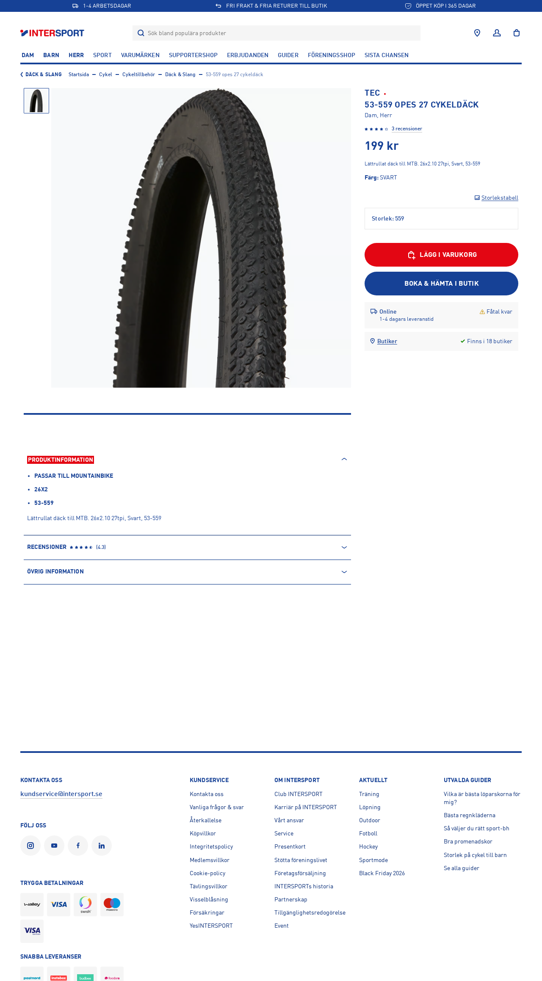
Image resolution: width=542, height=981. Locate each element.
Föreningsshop (331, 55)
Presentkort (290, 846)
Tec (372, 93)
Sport (102, 55)
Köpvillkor (203, 833)
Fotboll (368, 833)
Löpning (370, 807)
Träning (369, 794)
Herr (76, 55)
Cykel (105, 74)
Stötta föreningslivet (300, 860)
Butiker (387, 341)
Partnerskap (290, 899)
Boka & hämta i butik (441, 283)
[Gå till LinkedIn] (103, 845)
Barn (51, 55)
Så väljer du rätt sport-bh (476, 828)
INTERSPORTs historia (303, 886)
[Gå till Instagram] (32, 845)
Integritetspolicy (211, 846)
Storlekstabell (499, 197)
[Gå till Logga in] (497, 33)
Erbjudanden (247, 55)
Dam (28, 55)
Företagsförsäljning (300, 873)
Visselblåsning (209, 899)
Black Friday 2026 (382, 873)
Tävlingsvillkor (208, 886)
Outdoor (369, 820)
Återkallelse (205, 820)
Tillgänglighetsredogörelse (310, 912)
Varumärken (140, 55)
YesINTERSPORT (211, 925)
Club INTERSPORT (298, 794)
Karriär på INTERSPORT (305, 807)
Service (283, 833)
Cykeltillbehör (138, 74)
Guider (288, 55)
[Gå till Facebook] (79, 845)
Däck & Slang (43, 74)
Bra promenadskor (468, 841)
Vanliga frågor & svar (217, 807)
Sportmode (373, 860)
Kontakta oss (207, 794)
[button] (36, 100)
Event (281, 925)
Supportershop (193, 55)
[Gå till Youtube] (56, 845)
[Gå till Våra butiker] (477, 33)
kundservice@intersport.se (61, 794)
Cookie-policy (207, 873)
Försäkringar (207, 912)
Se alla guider (461, 868)
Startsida (79, 74)
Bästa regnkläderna (469, 815)
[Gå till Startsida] (53, 33)
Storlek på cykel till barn (475, 854)
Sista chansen (387, 55)
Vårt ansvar (289, 820)
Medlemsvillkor (210, 860)
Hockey (368, 846)
